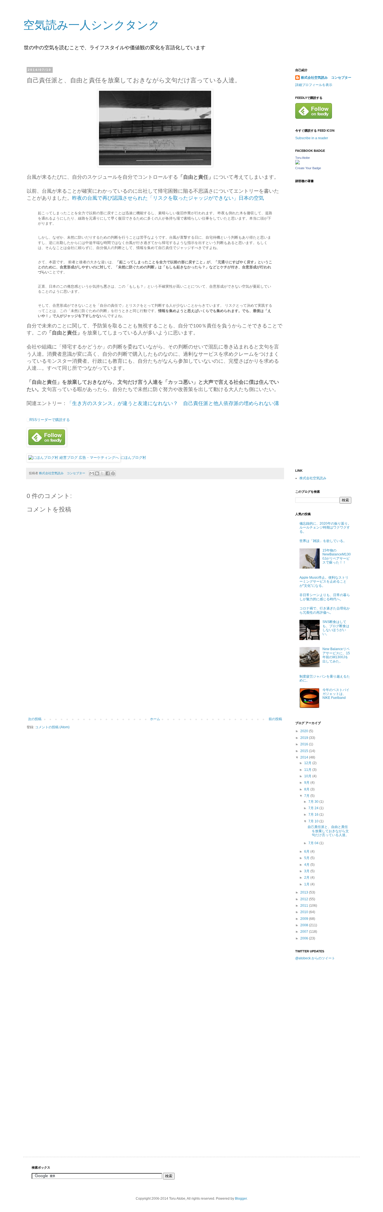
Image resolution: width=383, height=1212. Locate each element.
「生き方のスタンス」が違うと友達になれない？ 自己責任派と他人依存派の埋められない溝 (173, 403)
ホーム (155, 719)
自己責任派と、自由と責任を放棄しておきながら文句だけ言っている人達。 (328, 831)
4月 (307, 865)
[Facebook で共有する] (107, 473)
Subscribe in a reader (311, 138)
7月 (307, 796)
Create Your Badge (308, 168)
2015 (304, 751)
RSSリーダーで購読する (49, 420)
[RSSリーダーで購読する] (28, 420)
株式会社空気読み (312, 478)
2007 (304, 932)
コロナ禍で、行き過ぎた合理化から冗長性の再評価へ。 (324, 610)
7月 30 (313, 802)
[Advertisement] (155, 675)
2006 (304, 938)
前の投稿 (275, 719)
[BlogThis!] (97, 473)
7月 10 (313, 821)
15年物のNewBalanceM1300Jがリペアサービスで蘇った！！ (336, 556)
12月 (308, 763)
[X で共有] (102, 473)
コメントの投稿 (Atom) (52, 727)
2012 (304, 899)
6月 (307, 851)
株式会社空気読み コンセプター (326, 78)
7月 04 (313, 843)
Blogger (241, 1199)
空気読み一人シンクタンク (91, 25)
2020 (304, 731)
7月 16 (313, 814)
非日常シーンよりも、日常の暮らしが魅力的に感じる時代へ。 (324, 597)
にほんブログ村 (133, 457)
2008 (304, 925)
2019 (304, 738)
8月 (307, 789)
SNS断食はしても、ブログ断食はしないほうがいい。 (335, 628)
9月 (307, 783)
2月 (307, 878)
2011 (304, 906)
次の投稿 (34, 719)
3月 (307, 871)
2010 (304, 912)
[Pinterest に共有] (113, 473)
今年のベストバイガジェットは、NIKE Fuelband (335, 694)
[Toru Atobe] (297, 163)
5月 (307, 858)
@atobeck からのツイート (315, 958)
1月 (307, 884)
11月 (308, 770)
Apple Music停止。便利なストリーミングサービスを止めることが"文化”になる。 (324, 582)
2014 (304, 757)
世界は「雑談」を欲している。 (323, 541)
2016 (304, 744)
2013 (304, 892)
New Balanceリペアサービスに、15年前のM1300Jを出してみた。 (336, 655)
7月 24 (313, 808)
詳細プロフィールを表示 (313, 85)
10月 (308, 776)
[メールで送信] (91, 473)
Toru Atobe (302, 157)
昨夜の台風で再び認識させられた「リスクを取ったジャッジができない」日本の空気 (168, 198)
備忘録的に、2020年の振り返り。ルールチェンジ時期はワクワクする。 (325, 528)
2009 (304, 919)
